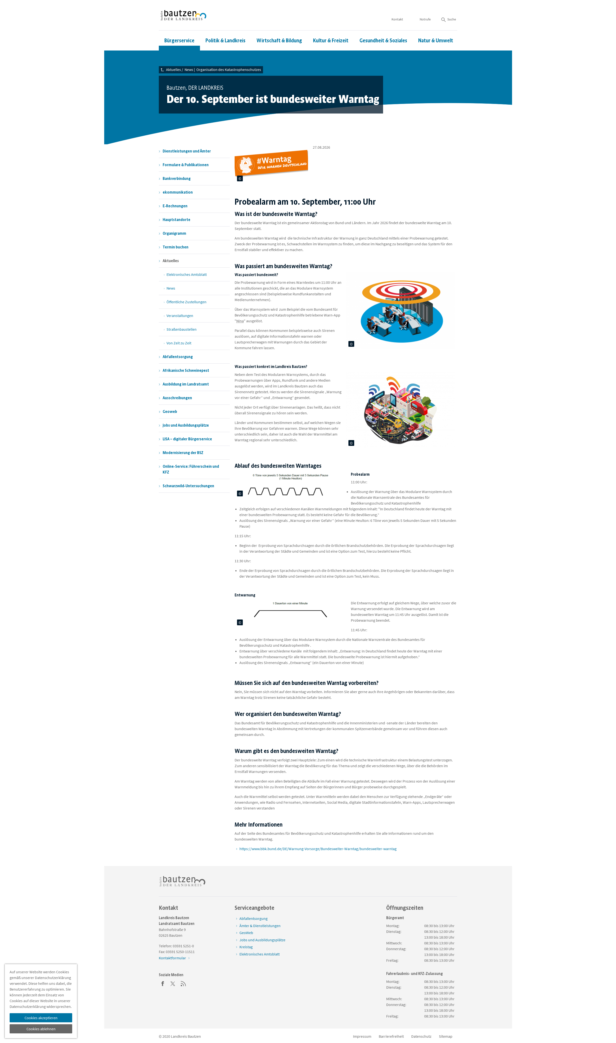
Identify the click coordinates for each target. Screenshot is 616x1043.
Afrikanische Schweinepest (186, 370)
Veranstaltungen (180, 315)
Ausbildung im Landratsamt (186, 384)
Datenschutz (421, 1036)
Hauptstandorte (176, 219)
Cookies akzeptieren (41, 1017)
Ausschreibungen (177, 397)
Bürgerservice (179, 40)
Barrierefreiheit (391, 1036)
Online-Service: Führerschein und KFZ (191, 469)
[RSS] (183, 983)
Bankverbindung (177, 178)
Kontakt (397, 19)
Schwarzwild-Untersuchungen (188, 485)
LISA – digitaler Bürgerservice (187, 438)
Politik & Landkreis (225, 40)
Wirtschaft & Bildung (279, 40)
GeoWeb (246, 932)
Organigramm (174, 233)
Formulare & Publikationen (186, 164)
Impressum (362, 1036)
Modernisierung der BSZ (183, 452)
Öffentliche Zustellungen (186, 301)
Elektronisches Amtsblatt (187, 274)
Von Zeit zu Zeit (179, 343)
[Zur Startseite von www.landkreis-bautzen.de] (183, 15)
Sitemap (445, 1036)
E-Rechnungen (175, 205)
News (171, 288)
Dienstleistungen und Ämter (187, 151)
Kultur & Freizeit (330, 40)
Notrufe (425, 19)
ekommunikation (178, 192)
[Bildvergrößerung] (303, 179)
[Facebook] (163, 983)
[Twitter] (173, 983)
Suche (451, 19)
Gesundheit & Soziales (383, 40)
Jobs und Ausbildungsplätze (186, 425)
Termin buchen (175, 247)
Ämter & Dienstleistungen (260, 925)
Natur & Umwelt (435, 40)
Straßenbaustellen (182, 329)
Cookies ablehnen (41, 1028)
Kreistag (246, 946)
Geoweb (170, 411)
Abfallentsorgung (178, 356)
